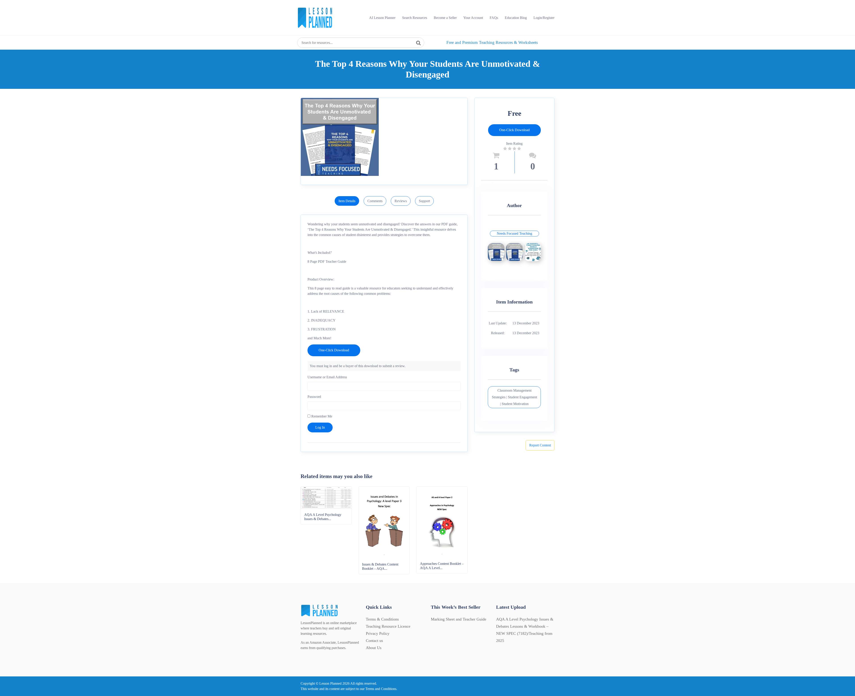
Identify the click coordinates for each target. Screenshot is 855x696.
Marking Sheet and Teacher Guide (458, 619)
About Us (373, 647)
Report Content (540, 445)
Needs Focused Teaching (514, 233)
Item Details (346, 201)
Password (314, 397)
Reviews (401, 201)
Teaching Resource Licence (388, 626)
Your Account (473, 18)
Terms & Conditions (382, 619)
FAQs (494, 18)
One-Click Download (334, 350)
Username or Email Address (327, 377)
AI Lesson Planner (382, 18)
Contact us (374, 640)
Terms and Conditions (380, 689)
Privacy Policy (377, 633)
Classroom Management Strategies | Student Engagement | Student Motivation (514, 397)
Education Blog (516, 18)
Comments (375, 201)
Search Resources (414, 18)
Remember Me (321, 416)
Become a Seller (445, 18)
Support (424, 201)
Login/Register (543, 18)
